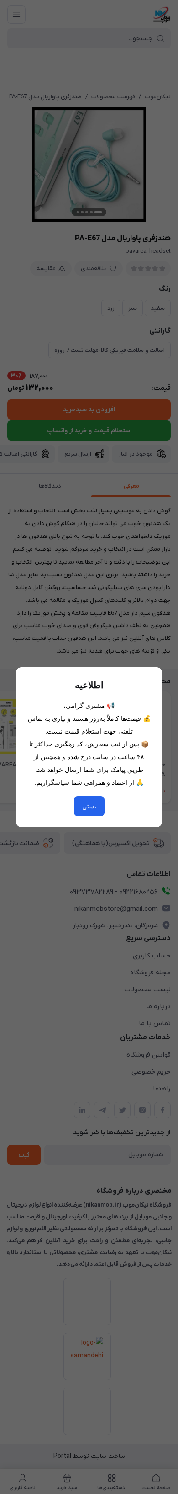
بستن (89, 806)
